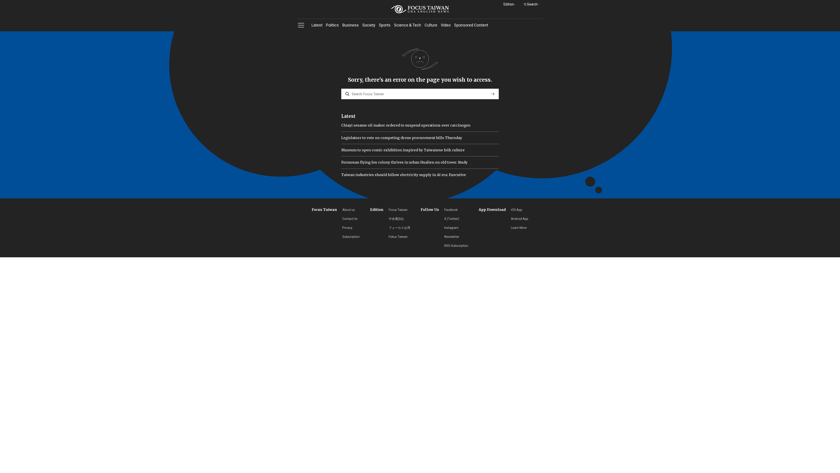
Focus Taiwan (398, 210)
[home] (420, 9)
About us (348, 210)
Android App (519, 219)
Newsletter (451, 236)
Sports (384, 25)
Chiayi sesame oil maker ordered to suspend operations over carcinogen (405, 125)
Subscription (351, 236)
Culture (431, 25)
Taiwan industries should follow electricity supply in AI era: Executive (403, 175)
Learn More (519, 227)
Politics (332, 25)
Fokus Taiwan (398, 236)
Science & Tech (407, 25)
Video (446, 25)
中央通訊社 (396, 219)
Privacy (347, 227)
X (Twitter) (451, 219)
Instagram (451, 227)
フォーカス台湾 (399, 227)
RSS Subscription (456, 245)
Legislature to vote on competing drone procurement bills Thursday (401, 138)
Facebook (451, 210)
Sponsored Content (471, 25)
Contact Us (349, 219)
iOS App (516, 210)
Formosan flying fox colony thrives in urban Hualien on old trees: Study (404, 162)
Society (368, 25)
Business (350, 25)
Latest (317, 25)
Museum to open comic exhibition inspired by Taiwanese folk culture (403, 150)
